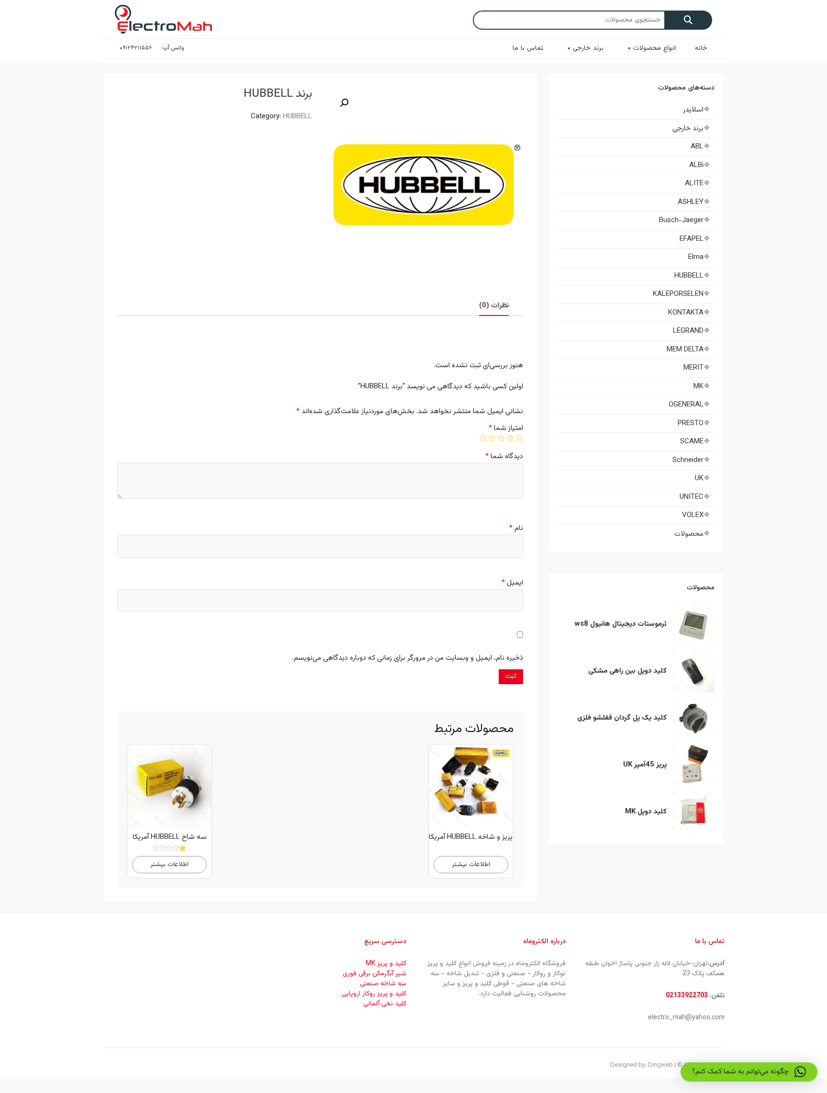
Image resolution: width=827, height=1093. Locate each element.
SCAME (692, 441)
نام (516, 528)
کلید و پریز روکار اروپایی (374, 994)
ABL (697, 146)
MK (698, 386)
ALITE (694, 183)
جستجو (688, 20)
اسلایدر (693, 109)
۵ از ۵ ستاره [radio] (483, 437)
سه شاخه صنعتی (383, 984)
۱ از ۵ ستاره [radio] (519, 437)
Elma (696, 257)
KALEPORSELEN (678, 294)
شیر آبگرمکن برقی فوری (374, 974)
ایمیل (512, 582)
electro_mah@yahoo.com (686, 1018)
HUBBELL (297, 116)
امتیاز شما (506, 428)
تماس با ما (528, 48)
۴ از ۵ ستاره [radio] (492, 437)
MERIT (693, 367)
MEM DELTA (685, 349)
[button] (344, 103)
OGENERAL (686, 404)
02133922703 (687, 996)
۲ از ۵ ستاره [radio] (510, 437)
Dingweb (660, 1065)
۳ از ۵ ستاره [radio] (501, 437)
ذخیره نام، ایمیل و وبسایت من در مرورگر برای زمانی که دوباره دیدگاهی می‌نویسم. (407, 658)
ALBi (696, 165)
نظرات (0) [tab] (494, 305)
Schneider (688, 460)
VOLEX (693, 515)
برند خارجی (588, 48)
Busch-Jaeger (681, 220)
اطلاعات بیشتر (471, 864)
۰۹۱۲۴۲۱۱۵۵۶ (136, 48)
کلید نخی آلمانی (384, 1004)
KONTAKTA (686, 312)
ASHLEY (691, 202)
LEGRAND (688, 331)
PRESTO (691, 423)
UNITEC (692, 497)
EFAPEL (692, 239)
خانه (701, 48)
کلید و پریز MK (386, 963)
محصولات (689, 534)
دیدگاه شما (504, 456)
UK (699, 478)
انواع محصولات (654, 48)
